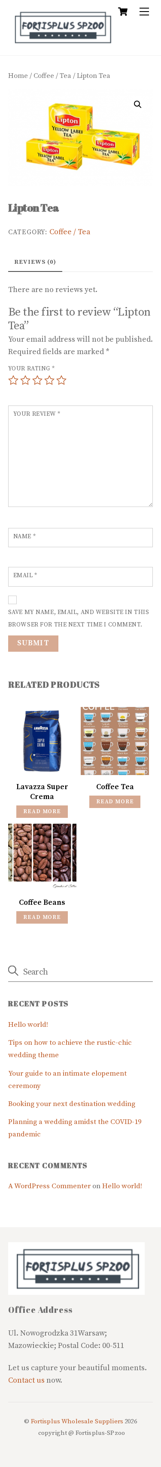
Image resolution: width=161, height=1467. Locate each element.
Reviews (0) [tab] (35, 262)
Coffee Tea (115, 787)
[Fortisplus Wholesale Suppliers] (61, 44)
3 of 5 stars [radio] (37, 380)
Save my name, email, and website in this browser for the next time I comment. (78, 618)
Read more (42, 811)
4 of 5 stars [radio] (49, 380)
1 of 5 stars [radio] (13, 380)
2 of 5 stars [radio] (25, 380)
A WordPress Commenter (49, 1186)
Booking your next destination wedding (71, 1104)
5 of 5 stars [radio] (61, 380)
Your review (36, 414)
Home (18, 76)
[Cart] (122, 11)
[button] (138, 104)
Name (24, 536)
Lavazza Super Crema (42, 792)
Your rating (31, 369)
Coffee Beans (42, 902)
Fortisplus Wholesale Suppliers (77, 1421)
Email (25, 575)
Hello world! (28, 1024)
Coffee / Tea (52, 76)
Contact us (26, 1380)
